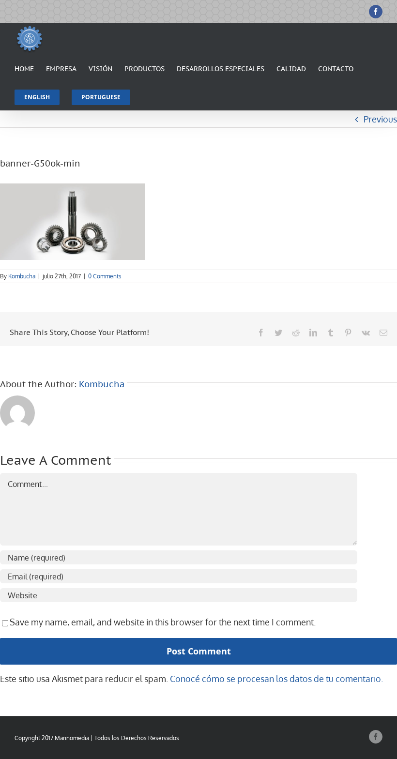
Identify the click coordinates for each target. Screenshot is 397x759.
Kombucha (21, 276)
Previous (380, 119)
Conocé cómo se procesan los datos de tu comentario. (276, 678)
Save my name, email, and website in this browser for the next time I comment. (163, 622)
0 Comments (105, 276)
